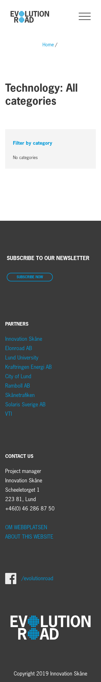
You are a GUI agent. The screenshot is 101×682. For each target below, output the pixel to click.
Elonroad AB (18, 348)
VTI (8, 414)
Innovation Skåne (23, 339)
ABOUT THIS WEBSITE (29, 537)
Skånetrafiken (20, 395)
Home (48, 45)
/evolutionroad (37, 578)
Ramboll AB (17, 386)
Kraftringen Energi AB (28, 367)
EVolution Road (29, 16)
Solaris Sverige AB (25, 404)
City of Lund (18, 376)
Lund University (21, 358)
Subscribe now (30, 277)
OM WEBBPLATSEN (26, 527)
